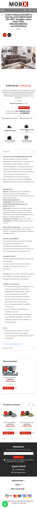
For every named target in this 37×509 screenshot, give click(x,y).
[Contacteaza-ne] (25, 10)
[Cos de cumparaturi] (30, 10)
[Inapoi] (1, 15)
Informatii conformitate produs (13, 344)
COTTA (18, 29)
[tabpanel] (18, 57)
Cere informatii (27, 118)
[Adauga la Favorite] (15, 388)
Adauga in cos (24, 107)
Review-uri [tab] (7, 348)
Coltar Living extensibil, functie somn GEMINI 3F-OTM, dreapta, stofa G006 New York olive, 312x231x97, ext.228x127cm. (27, 422)
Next (34, 59)
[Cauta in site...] (35, 10)
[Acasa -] (18, 4)
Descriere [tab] (6, 152)
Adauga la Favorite (10, 118)
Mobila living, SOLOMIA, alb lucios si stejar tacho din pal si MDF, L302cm (10, 377)
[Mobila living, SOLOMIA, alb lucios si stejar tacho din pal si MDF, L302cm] (10, 371)
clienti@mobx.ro (20, 472)
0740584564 (19, 470)
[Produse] (2, 10)
